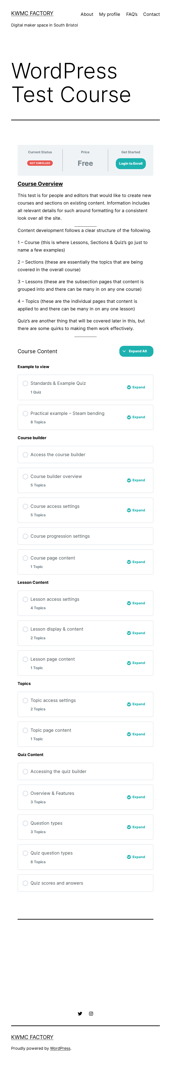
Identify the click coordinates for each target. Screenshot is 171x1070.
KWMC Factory (32, 13)
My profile (109, 14)
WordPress (60, 1048)
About (87, 14)
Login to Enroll (130, 163)
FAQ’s (131, 14)
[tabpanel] (85, 258)
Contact (151, 14)
